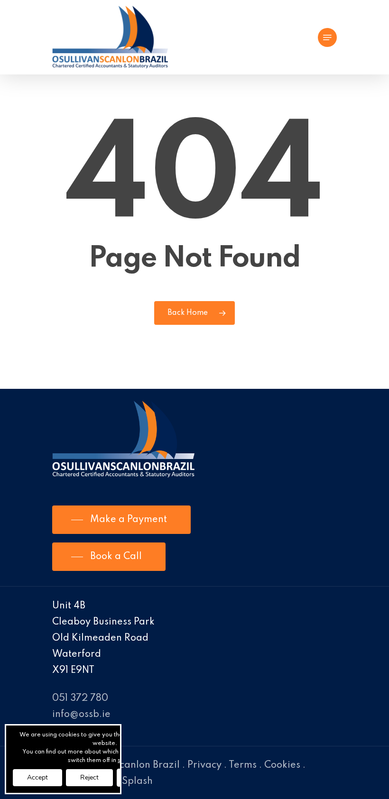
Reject (89, 777)
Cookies (282, 765)
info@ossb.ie (81, 714)
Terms (243, 765)
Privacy (204, 765)
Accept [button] (37, 777)
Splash (137, 781)
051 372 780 (80, 698)
